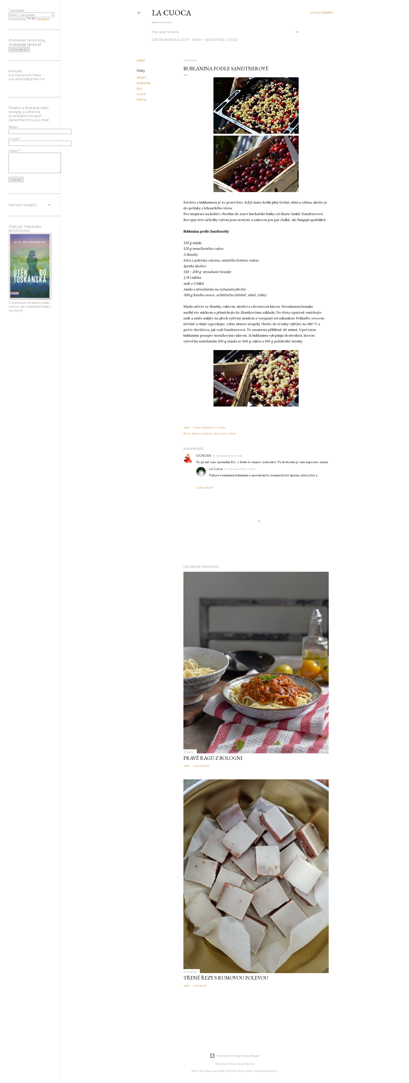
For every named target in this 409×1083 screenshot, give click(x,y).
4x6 (252, 1063)
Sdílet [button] (141, 60)
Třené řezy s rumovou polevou (225, 977)
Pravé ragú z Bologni (212, 758)
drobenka (144, 83)
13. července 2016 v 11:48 (227, 455)
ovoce (141, 94)
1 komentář (200, 985)
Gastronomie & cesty (171, 40)
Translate (42, 19)
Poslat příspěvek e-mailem (209, 427)
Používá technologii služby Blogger (238, 1055)
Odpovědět (205, 487)
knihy (197, 40)
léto (139, 88)
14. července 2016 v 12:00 (240, 469)
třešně (141, 100)
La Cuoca (171, 13)
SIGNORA (203, 456)
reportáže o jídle (221, 40)
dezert (141, 77)
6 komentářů (201, 765)
